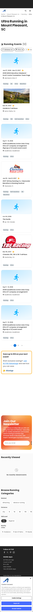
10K (25, 512)
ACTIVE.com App (8, 560)
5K (14, 512)
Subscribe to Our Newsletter (12, 575)
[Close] (31, 578)
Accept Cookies (16, 608)
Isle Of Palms (19, 532)
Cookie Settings (16, 598)
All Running (6, 503)
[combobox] (7, 49)
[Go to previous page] (11, 345)
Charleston (7, 532)
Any (4, 512)
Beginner (11, 521)
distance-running (19, 503)
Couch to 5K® (7, 562)
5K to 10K (6, 564)
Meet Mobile (7, 567)
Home (3, 14)
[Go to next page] (22, 345)
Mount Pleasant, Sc (13, 14)
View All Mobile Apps (9, 569)
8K (20, 512)
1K (9, 512)
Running (24, 14)
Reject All (16, 603)
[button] (19, 49)
